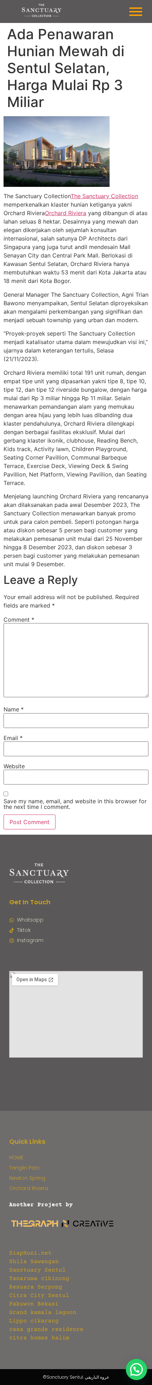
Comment (19, 619)
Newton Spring (27, 1178)
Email (13, 738)
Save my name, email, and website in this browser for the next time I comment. (75, 804)
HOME (16, 1157)
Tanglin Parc (24, 1167)
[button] (136, 1369)
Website (14, 766)
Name (14, 709)
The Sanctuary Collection (104, 196)
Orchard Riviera (65, 213)
